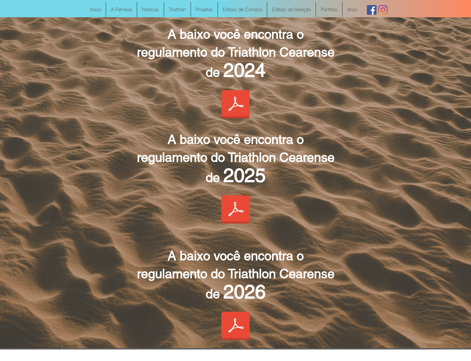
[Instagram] (383, 10)
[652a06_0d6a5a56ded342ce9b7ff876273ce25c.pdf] (235, 210)
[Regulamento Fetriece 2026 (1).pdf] (235, 326)
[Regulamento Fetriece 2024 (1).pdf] (235, 105)
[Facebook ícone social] (371, 10)
